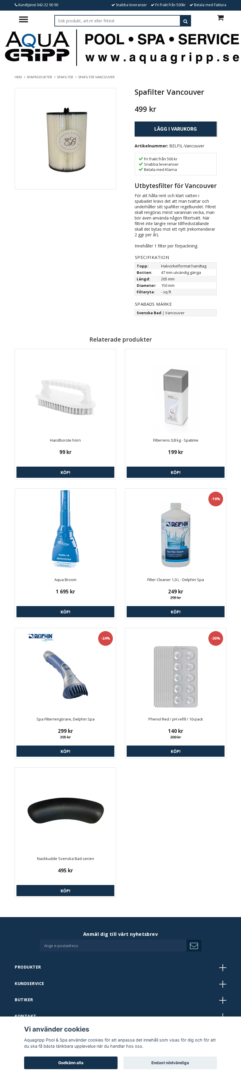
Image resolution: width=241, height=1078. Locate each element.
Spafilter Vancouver (97, 77)
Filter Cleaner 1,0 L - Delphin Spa (175, 579)
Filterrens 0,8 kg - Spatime (175, 440)
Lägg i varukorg (175, 129)
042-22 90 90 (47, 4)
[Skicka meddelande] (194, 945)
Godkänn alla (70, 1062)
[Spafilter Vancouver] (65, 138)
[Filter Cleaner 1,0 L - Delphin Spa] (175, 531)
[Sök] (185, 20)
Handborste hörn (65, 440)
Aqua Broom (65, 579)
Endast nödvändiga (170, 1062)
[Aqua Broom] (65, 531)
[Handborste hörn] (65, 392)
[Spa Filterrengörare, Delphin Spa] (65, 670)
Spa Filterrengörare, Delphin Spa (65, 719)
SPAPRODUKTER (40, 77)
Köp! (65, 472)
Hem (19, 77)
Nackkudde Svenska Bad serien (65, 858)
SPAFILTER (66, 77)
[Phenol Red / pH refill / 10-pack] (175, 670)
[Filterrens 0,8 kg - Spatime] (175, 392)
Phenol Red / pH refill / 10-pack (175, 719)
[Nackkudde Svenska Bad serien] (65, 810)
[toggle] (26, 20)
